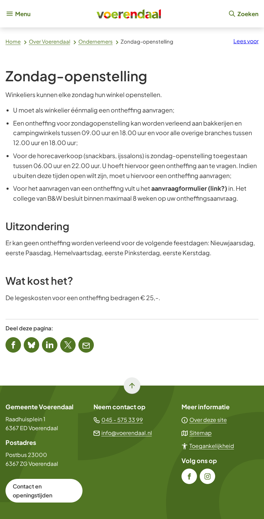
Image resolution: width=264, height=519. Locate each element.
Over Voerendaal (49, 41)
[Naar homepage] (129, 13)
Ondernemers (95, 41)
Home (13, 41)
